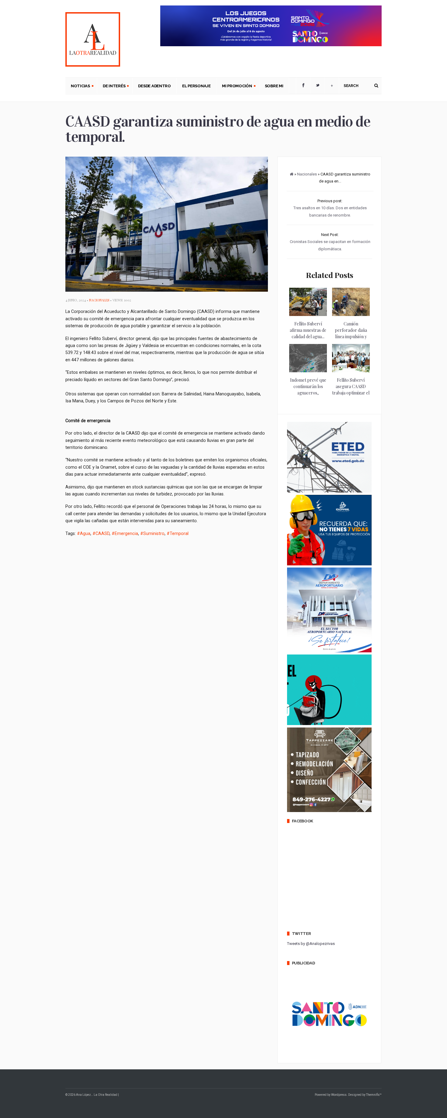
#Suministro (152, 533)
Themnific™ (374, 1094)
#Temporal (178, 533)
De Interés (111, 86)
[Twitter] (317, 86)
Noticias (77, 86)
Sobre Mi (274, 86)
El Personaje (196, 86)
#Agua (83, 533)
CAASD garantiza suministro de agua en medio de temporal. (217, 129)
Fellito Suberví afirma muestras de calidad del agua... (308, 330)
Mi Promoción (234, 86)
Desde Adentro (154, 86)
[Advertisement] (176, 562)
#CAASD (100, 533)
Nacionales (99, 300)
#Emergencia (125, 533)
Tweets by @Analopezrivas (311, 943)
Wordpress (339, 1094)
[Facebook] (303, 86)
